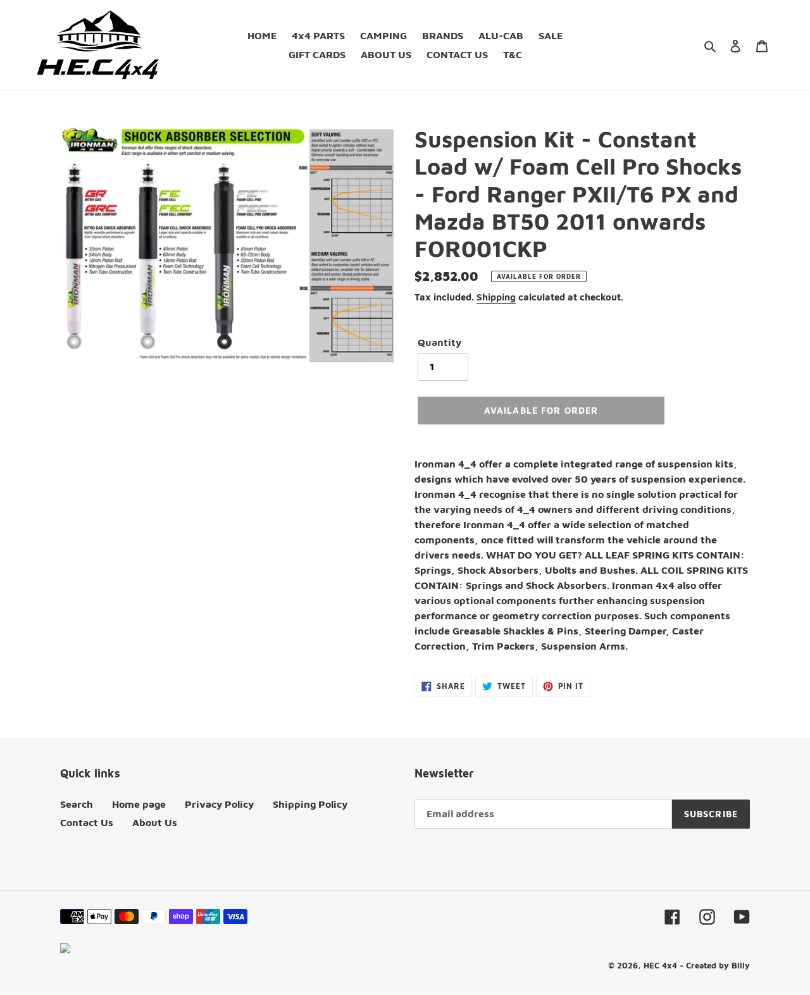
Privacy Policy (219, 804)
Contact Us (86, 822)
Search (76, 804)
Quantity (439, 342)
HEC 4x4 (660, 965)
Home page (139, 804)
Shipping (496, 297)
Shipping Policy (310, 804)
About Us (154, 822)
